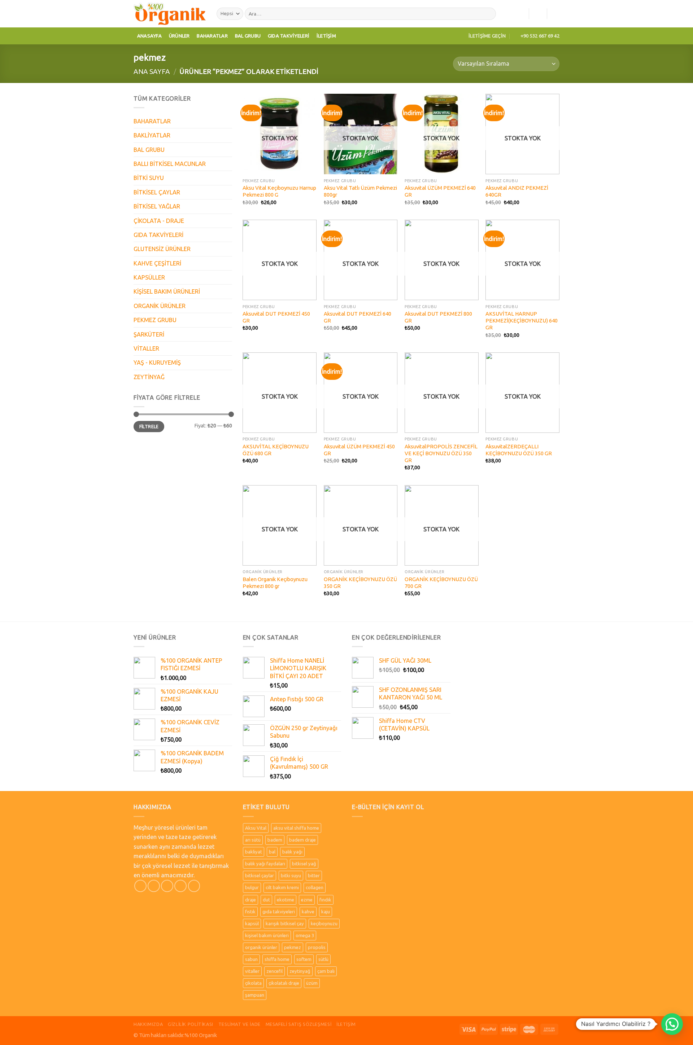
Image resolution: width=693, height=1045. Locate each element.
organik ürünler (261, 947)
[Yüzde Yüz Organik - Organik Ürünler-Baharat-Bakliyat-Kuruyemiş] (170, 14)
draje (250, 899)
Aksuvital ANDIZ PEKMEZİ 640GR (516, 191)
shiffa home (277, 959)
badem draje (302, 839)
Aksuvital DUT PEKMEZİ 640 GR (357, 317)
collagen (314, 887)
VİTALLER (146, 348)
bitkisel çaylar (259, 875)
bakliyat (253, 851)
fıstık (250, 911)
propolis (317, 947)
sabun (251, 959)
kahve (308, 911)
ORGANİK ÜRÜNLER (160, 306)
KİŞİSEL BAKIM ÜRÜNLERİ (167, 291)
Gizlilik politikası (190, 1024)
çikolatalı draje (284, 982)
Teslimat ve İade (239, 1024)
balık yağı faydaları (265, 863)
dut (266, 899)
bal (272, 851)
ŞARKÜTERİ (149, 334)
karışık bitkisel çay (285, 923)
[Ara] (489, 14)
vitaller (252, 971)
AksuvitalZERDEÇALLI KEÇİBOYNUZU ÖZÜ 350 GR (518, 449)
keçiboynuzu (324, 923)
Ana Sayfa (152, 71)
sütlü (323, 959)
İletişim (326, 35)
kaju (325, 911)
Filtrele (149, 426)
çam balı (326, 971)
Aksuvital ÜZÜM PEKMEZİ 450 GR (359, 449)
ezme (307, 899)
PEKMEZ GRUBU (155, 320)
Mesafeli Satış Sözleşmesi (299, 1024)
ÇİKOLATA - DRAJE (159, 221)
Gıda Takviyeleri (288, 35)
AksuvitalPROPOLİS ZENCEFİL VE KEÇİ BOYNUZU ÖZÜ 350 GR (441, 453)
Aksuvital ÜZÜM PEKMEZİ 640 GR (440, 191)
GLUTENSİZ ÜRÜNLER (162, 249)
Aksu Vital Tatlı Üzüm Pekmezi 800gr (360, 191)
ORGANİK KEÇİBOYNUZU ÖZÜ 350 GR (360, 582)
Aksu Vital (255, 827)
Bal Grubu (248, 35)
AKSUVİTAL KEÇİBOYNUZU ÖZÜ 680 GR (276, 449)
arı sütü (253, 839)
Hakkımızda (148, 1024)
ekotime (285, 899)
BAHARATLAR (152, 121)
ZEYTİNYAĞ (149, 377)
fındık (325, 899)
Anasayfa (149, 35)
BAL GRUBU (149, 149)
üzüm (312, 982)
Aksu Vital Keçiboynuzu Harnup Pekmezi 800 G (279, 191)
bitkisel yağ (304, 863)
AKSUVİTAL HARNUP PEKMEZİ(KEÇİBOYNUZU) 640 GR (521, 321)
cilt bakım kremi (282, 887)
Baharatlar (212, 35)
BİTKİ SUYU (149, 178)
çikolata (253, 982)
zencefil (274, 971)
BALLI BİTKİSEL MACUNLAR (170, 164)
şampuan (254, 994)
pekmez (292, 947)
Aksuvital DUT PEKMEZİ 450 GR (276, 317)
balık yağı (292, 851)
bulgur (252, 887)
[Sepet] (555, 14)
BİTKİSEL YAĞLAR (157, 206)
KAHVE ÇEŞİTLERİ (157, 263)
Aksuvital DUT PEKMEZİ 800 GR (438, 317)
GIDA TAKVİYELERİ (158, 235)
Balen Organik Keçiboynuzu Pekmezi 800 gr (275, 582)
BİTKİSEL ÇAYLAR (157, 192)
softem (303, 959)
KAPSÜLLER (149, 277)
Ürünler (179, 35)
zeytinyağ (299, 971)
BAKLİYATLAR (152, 135)
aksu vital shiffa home (296, 827)
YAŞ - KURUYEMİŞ (157, 362)
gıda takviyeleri (278, 911)
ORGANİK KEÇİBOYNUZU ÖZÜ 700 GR (441, 582)
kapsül (252, 923)
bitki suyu (291, 875)
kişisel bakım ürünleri (267, 935)
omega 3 (305, 935)
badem (274, 839)
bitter (314, 875)
